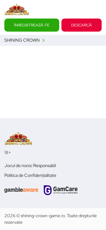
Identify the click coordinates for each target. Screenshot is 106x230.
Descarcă (81, 24)
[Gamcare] (60, 190)
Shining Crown (22, 40)
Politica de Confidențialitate (30, 175)
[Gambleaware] (21, 190)
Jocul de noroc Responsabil (30, 165)
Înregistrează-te (31, 24)
